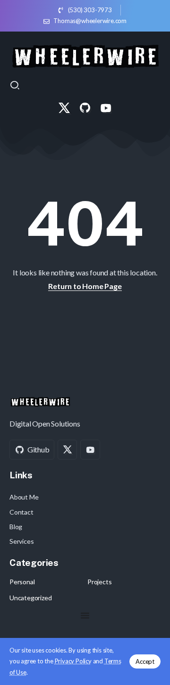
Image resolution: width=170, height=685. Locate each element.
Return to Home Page (84, 286)
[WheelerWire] (85, 54)
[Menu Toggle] (85, 615)
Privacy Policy (73, 661)
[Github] (85, 108)
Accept (145, 661)
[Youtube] (106, 108)
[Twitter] (64, 108)
